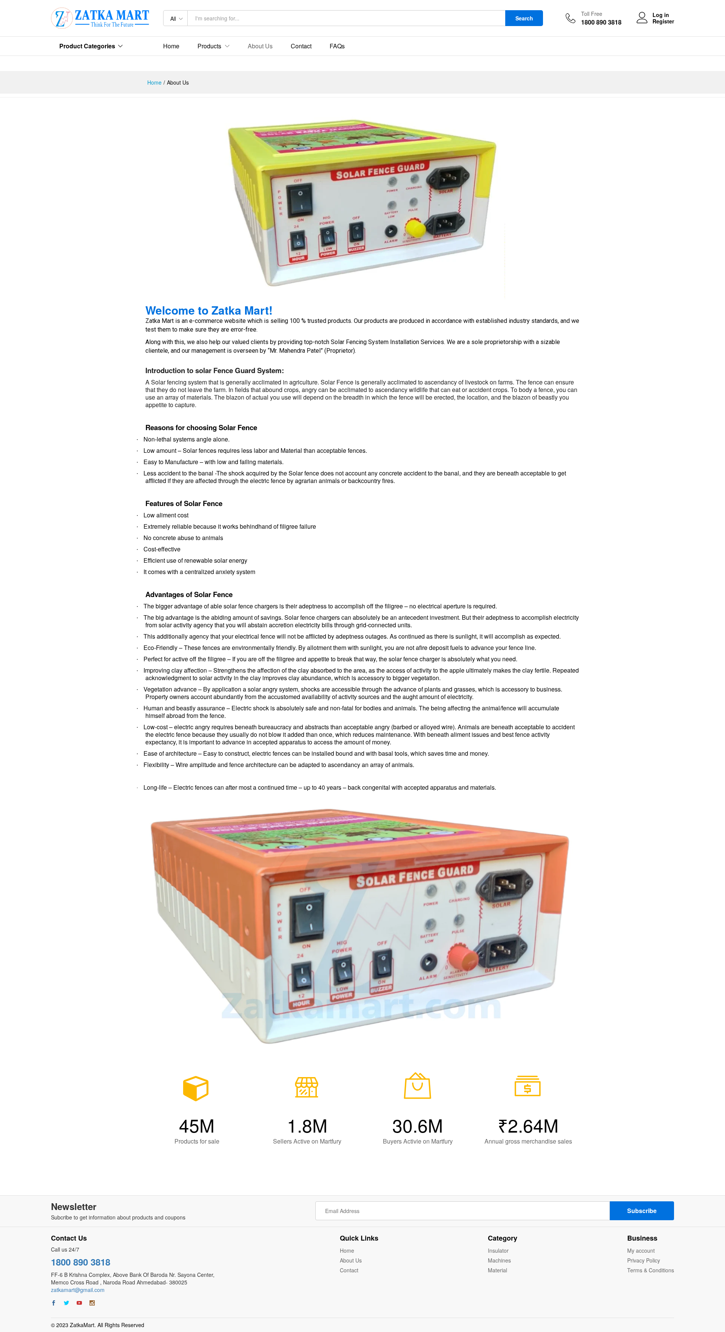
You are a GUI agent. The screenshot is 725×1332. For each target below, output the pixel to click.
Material (497, 1270)
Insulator (498, 1250)
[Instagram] (92, 1303)
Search (524, 18)
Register (663, 21)
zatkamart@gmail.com (78, 1289)
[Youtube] (79, 1303)
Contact (301, 46)
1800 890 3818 (80, 1261)
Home (171, 46)
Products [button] (209, 46)
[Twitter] (66, 1303)
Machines (499, 1260)
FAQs (337, 46)
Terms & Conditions (650, 1270)
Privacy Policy (643, 1260)
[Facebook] (53, 1303)
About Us (260, 46)
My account (641, 1250)
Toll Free (591, 14)
